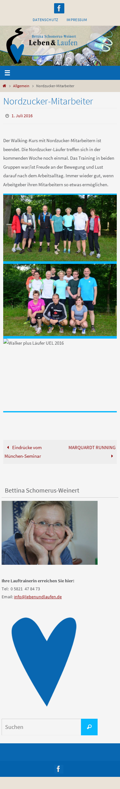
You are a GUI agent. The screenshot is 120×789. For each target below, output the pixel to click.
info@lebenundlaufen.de (38, 595)
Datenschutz (45, 19)
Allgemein (21, 85)
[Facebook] (59, 8)
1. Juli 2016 (22, 115)
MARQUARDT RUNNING (92, 446)
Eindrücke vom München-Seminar (23, 450)
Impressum (77, 19)
